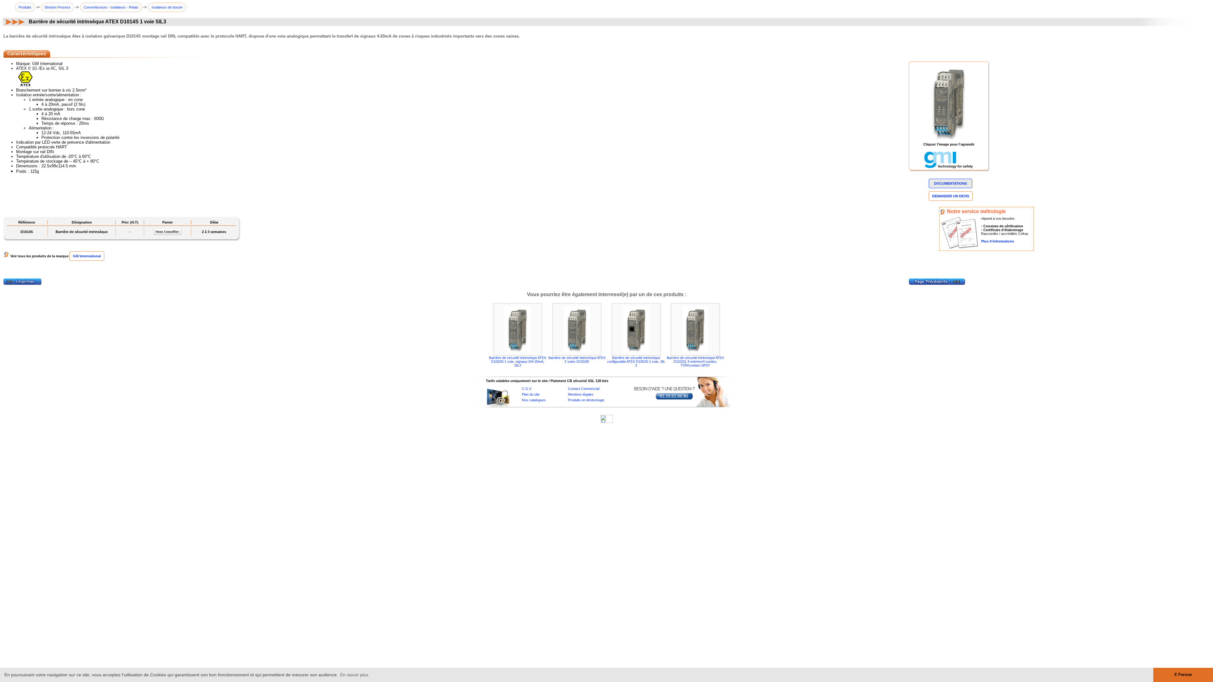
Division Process (57, 7)
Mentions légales (581, 394)
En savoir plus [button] (354, 674)
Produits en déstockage (586, 400)
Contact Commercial (583, 389)
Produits (25, 7)
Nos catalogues (534, 400)
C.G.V (526, 389)
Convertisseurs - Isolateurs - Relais (111, 7)
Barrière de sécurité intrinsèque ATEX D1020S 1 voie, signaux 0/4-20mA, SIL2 (517, 361)
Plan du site (531, 394)
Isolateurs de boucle (167, 7)
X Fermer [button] (1183, 675)
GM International (87, 256)
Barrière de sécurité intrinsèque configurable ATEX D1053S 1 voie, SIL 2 (636, 361)
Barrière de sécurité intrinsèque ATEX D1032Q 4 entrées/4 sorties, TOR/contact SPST (695, 361)
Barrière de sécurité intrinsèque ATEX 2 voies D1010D (577, 359)
